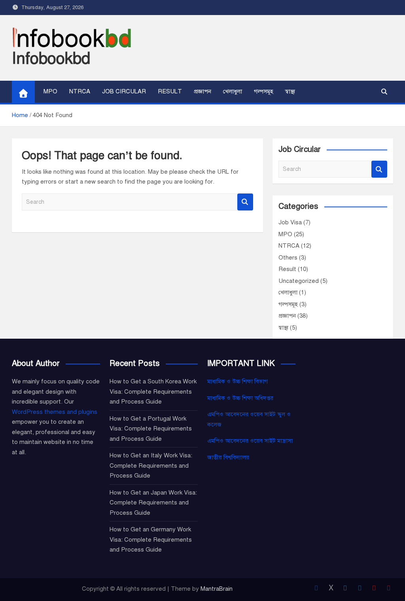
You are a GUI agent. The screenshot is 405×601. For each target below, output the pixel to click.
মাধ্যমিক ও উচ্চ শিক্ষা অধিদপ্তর (240, 398)
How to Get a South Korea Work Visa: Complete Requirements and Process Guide (153, 391)
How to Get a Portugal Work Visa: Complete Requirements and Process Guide (151, 428)
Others (287, 257)
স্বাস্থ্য (290, 91)
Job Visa (290, 222)
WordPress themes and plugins (54, 411)
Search (245, 201)
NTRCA (79, 91)
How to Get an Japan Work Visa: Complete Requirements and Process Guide (153, 502)
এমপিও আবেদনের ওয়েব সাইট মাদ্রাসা (250, 440)
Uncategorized (298, 280)
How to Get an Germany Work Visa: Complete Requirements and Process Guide (151, 539)
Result (170, 91)
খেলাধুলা (232, 91)
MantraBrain (217, 588)
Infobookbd (51, 58)
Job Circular (124, 91)
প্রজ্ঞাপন (202, 91)
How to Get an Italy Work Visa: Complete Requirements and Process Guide (151, 465)
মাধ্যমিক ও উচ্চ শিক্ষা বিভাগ (237, 381)
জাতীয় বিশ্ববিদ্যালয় (228, 457)
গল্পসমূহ (263, 91)
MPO (50, 91)
